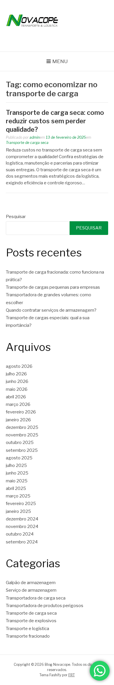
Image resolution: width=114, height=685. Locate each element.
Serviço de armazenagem (31, 590)
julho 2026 (16, 374)
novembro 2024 (22, 526)
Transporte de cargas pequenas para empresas (53, 287)
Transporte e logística (27, 628)
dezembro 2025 (22, 427)
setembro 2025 (22, 450)
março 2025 (18, 496)
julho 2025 (16, 465)
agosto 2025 (19, 458)
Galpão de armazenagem (31, 582)
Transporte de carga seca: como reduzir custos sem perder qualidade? (55, 121)
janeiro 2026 (18, 419)
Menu (60, 61)
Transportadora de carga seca (35, 598)
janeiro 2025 (18, 511)
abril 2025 (16, 488)
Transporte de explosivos (31, 620)
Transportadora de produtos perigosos (44, 605)
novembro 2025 (22, 435)
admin (35, 137)
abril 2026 (16, 396)
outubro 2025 (20, 442)
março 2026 (18, 404)
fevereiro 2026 (21, 412)
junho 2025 (17, 473)
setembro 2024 (22, 542)
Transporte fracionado (28, 636)
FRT (71, 675)
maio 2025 (16, 481)
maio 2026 (16, 389)
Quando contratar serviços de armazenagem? (51, 310)
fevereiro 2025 (21, 503)
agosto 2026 (19, 366)
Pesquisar (16, 216)
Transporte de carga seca (27, 142)
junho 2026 (17, 381)
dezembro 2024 (22, 519)
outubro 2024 (20, 534)
